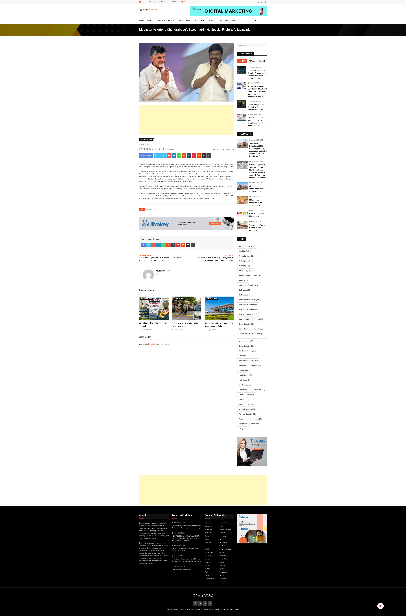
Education (224, 20)
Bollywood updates (248, 314)
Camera (222, 533)
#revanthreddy (246, 256)
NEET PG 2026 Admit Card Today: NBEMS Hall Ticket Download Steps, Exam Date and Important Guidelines (257, 91)
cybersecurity (246, 341)
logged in (151, 344)
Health (243, 370)
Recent (242, 61)
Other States (223, 559)
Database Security (247, 351)
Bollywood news (247, 295)
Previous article (145, 255)
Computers (223, 536)
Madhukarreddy (162, 271)
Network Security (247, 409)
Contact (235, 20)
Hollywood (245, 380)
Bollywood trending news (250, 309)
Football (256, 365)
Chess (258, 319)
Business (212, 20)
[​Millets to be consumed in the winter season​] (242, 200)
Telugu (244, 429)
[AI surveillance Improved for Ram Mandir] (242, 186)
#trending (244, 266)
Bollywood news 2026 (249, 300)
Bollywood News (225, 529)
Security (257, 419)
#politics (244, 251)
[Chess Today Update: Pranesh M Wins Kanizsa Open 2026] (241, 104)
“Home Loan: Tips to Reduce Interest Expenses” (257, 227)
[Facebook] (143, 245)
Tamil (255, 424)
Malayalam (259, 390)
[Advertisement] (186, 120)
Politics (171, 20)
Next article (229, 255)
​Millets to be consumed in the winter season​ (255, 202)
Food (243, 365)
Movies (244, 399)
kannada (222, 552)
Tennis (221, 575)
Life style (244, 390)
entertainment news (248, 361)
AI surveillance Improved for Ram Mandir (257, 188)
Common (262, 61)
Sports (150, 20)
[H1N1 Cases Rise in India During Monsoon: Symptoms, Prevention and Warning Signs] (241, 117)
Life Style (161, 20)
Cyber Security (246, 346)
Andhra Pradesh (146, 140)
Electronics (200, 20)
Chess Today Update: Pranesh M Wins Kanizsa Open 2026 (256, 107)
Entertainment (185, 20)
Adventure (245, 271)
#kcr (242, 246)
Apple (243, 280)
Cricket (258, 329)
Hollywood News (225, 549)
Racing (221, 562)
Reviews (207, 565)
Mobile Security (246, 395)
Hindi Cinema (246, 375)
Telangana (223, 572)
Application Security (248, 285)
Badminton (208, 529)
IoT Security (245, 385)
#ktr (252, 246)
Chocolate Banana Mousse (181, 569)
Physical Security (247, 414)
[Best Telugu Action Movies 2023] (242, 213)
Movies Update (246, 404)
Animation (208, 526)
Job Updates (209, 552)
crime (221, 539)
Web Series (223, 579)
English (380, 606)
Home (141, 20)
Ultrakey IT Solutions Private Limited (226, 609)
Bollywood (244, 290)
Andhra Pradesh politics (250, 275)
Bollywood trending (248, 305)
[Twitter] (148, 245)
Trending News (210, 579)
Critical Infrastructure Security (250, 335)
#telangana (245, 261)
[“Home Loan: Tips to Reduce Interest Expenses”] (242, 225)
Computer (244, 329)
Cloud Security (246, 324)
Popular (252, 61)
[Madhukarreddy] (159, 149)
